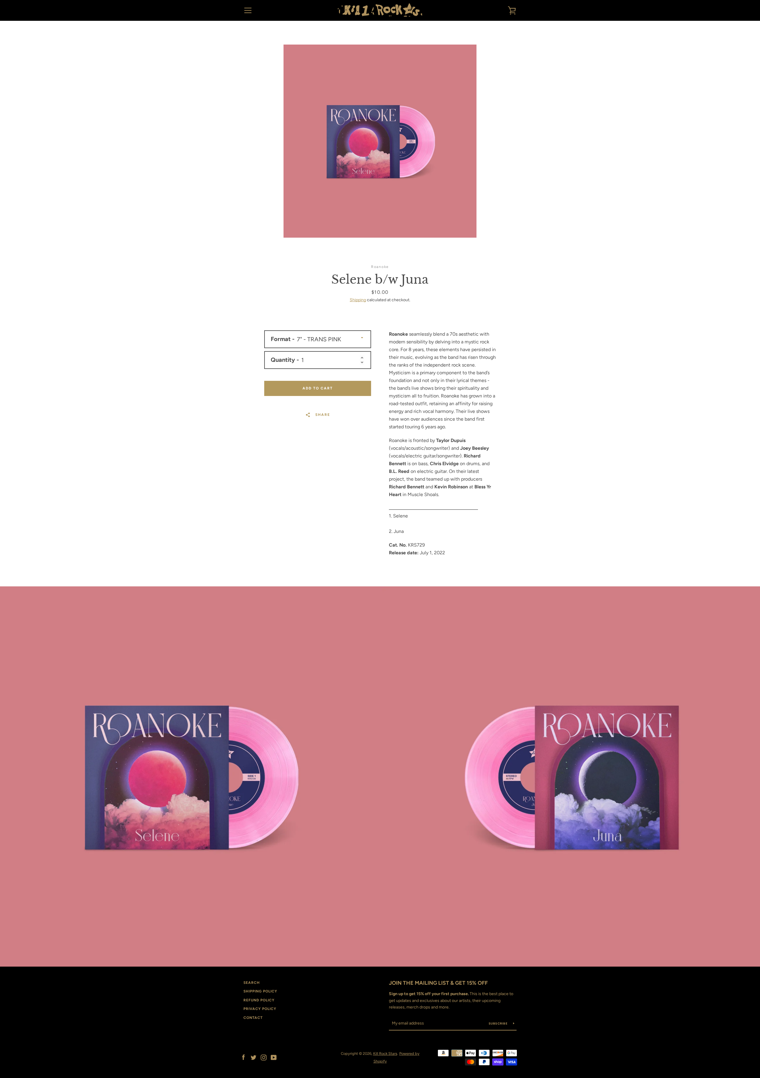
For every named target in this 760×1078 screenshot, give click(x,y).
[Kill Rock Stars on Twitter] (253, 1057)
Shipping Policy (260, 991)
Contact (253, 1018)
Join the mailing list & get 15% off (438, 983)
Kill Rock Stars (385, 1053)
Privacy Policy (259, 1009)
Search (251, 983)
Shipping (358, 299)
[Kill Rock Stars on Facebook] (243, 1057)
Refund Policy (259, 1000)
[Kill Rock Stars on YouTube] (274, 1057)
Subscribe (499, 1023)
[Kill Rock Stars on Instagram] (264, 1057)
